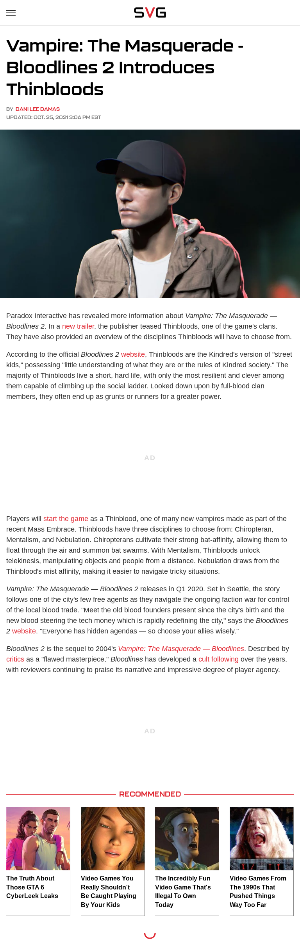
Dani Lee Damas (38, 109)
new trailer (78, 326)
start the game (65, 519)
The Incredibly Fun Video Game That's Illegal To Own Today (183, 891)
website (133, 354)
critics (15, 659)
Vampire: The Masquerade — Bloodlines (181, 649)
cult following (218, 659)
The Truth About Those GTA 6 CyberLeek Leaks (32, 887)
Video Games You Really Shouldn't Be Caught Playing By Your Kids (108, 891)
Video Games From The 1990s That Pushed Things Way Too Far (258, 891)
